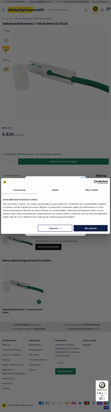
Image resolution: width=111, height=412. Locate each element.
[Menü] (106, 382)
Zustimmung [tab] (19, 190)
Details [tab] (55, 190)
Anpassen (53, 228)
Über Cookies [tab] (91, 190)
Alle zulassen (90, 228)
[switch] (102, 398)
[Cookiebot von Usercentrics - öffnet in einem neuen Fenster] (96, 182)
